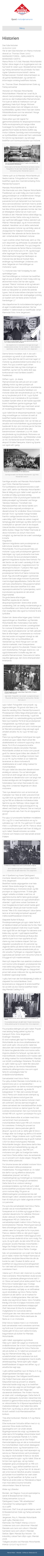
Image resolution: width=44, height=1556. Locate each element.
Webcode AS (33, 1552)
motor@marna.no (25, 19)
